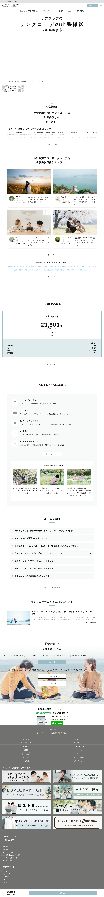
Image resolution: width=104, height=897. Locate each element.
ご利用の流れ (26, 739)
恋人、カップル (78, 753)
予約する (92, 5)
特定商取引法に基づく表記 (11, 855)
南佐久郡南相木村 (72, 270)
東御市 (21, 270)
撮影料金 (78, 739)
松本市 (16, 267)
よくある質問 (52, 676)
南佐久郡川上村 (49, 270)
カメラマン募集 (8, 860)
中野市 (64, 267)
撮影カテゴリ (10, 836)
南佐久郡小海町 (37, 270)
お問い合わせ (78, 761)
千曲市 (15, 270)
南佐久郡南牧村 (60, 270)
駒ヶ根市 (58, 267)
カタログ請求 (52, 683)
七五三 (26, 750)
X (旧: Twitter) (7, 874)
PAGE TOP (52, 730)
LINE (4, 879)
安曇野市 (27, 270)
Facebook (6, 876)
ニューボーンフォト (78, 746)
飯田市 (33, 267)
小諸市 (45, 267)
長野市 (10, 267)
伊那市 (51, 267)
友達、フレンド (26, 757)
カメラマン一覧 (26, 742)
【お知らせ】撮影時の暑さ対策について (11, 1)
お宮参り (26, 746)
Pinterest (5, 882)
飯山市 (76, 267)
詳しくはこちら (52, 364)
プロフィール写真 (78, 757)
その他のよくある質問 (52, 587)
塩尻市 (88, 267)
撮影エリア (9, 840)
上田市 (22, 267)
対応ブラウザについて (10, 858)
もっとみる (51, 276)
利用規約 (5, 849)
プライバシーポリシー (10, 852)
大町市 (70, 267)
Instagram (6, 871)
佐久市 (94, 267)
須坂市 (39, 267)
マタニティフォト (78, 750)
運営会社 (5, 846)
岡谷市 (28, 267)
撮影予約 (63, 893)
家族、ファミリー (78, 742)
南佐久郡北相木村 (85, 270)
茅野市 (82, 267)
